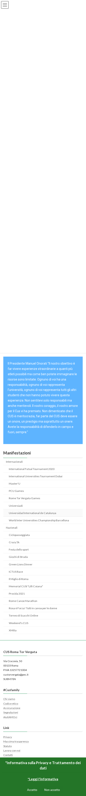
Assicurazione (11, 708)
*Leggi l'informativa (43, 779)
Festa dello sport (19, 549)
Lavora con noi (11, 750)
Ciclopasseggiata (19, 535)
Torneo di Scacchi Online (23, 615)
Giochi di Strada (18, 556)
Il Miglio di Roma (18, 578)
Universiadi (16, 505)
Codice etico (10, 703)
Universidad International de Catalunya (32, 512)
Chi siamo (9, 699)
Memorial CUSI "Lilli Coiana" (26, 586)
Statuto (7, 746)
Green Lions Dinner (20, 564)
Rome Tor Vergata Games (24, 498)
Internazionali (14, 461)
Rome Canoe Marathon (23, 601)
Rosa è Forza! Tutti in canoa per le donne (33, 608)
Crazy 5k (14, 542)
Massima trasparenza (16, 741)
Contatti (8, 755)
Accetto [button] (32, 790)
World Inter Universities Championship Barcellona (39, 520)
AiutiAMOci (10, 717)
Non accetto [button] (52, 790)
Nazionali (11, 527)
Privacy (7, 737)
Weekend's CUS (18, 622)
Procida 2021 (17, 593)
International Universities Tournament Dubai (35, 476)
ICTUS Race (16, 571)
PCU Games (16, 491)
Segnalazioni (10, 712)
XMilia (13, 630)
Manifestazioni (17, 452)
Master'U (14, 483)
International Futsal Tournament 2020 (31, 468)
